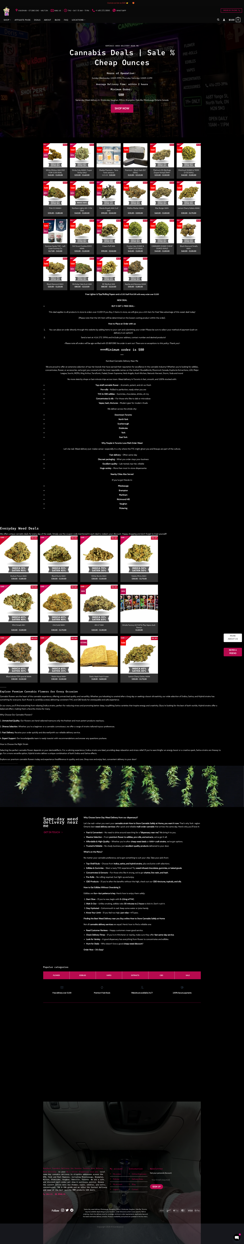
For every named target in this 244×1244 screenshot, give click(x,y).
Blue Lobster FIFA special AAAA (18, 676)
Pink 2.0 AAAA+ (55, 208)
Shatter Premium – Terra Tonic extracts (108, 171)
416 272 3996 (101, 337)
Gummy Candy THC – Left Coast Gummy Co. (55, 247)
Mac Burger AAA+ (162, 208)
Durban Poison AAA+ (18, 576)
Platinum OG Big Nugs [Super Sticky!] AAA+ (162, 171)
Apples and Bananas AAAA (135, 284)
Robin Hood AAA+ (59, 676)
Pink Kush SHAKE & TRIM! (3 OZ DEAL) (188, 171)
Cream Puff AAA (108, 246)
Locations (78, 19)
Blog (57, 19)
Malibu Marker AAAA (135, 208)
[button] (218, 19)
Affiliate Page (22, 19)
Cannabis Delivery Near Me (126, 361)
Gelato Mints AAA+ (139, 576)
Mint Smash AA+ (18, 625)
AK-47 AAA (99, 625)
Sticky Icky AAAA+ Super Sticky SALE (82, 171)
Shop (6, 19)
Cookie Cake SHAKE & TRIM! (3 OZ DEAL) (135, 247)
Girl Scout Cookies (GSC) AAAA (82, 247)
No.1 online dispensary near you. (82, 1172)
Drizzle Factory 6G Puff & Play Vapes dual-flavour (139, 626)
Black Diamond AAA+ (55, 284)
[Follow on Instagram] (62, 1210)
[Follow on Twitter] (67, 1210)
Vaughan (114, 100)
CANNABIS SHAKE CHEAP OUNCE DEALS (162, 247)
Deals (37, 19)
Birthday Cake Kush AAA (82, 284)
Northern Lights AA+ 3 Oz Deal (82, 209)
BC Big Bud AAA (108, 284)
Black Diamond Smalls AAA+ (189, 247)
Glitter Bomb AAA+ (99, 576)
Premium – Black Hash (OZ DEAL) (135, 171)
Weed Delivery (50, 1172)
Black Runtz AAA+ (59, 576)
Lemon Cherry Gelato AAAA (189, 208)
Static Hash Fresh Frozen (99, 676)
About (47, 19)
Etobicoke (105, 100)
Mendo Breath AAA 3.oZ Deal (108, 209)
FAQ (66, 19)
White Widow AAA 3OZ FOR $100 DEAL (55, 171)
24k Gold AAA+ (59, 625)
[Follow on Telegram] (71, 1210)
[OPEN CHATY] (236, 1237)
